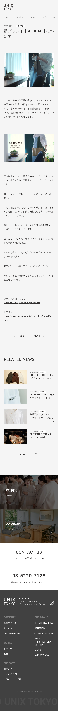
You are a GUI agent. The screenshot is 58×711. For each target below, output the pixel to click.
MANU (37, 650)
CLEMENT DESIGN (43, 633)
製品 (6, 653)
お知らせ (20, 17)
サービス (8, 628)
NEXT (37, 335)
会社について (10, 623)
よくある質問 (10, 674)
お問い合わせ (10, 669)
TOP (7, 17)
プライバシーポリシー (14, 679)
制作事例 (8, 648)
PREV (21, 335)
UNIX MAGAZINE (12, 633)
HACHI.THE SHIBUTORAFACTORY (42, 641)
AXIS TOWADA (41, 655)
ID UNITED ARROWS (44, 623)
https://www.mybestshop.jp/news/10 (22, 302)
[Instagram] (51, 602)
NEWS (33, 17)
